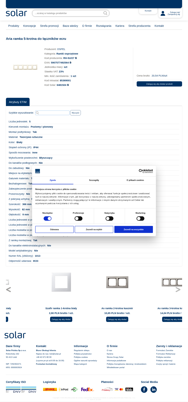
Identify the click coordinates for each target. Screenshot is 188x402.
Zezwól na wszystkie (134, 229)
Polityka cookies (81, 357)
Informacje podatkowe (116, 360)
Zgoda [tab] (53, 180)
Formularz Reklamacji (165, 354)
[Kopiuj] (76, 58)
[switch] (78, 218)
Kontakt (159, 25)
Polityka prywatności (83, 354)
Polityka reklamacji (164, 360)
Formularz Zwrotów (164, 350)
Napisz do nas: (43, 354)
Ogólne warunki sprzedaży (85, 360)
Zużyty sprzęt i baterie (165, 364)
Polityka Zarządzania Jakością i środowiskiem (126, 364)
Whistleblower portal (115, 367)
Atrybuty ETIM (18, 102)
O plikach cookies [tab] (135, 180)
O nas (109, 350)
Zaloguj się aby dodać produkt (159, 84)
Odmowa (54, 229)
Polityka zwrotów (163, 357)
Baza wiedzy (70, 25)
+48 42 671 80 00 (43, 357)
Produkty (13, 25)
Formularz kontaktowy (46, 364)
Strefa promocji (49, 25)
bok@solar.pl (55, 354)
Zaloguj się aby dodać (38, 319)
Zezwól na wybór (94, 229)
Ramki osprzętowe (67, 53)
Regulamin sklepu (81, 350)
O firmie (87, 25)
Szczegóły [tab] (94, 180)
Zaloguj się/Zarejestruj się (174, 13)
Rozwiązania (103, 25)
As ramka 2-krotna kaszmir (94, 308)
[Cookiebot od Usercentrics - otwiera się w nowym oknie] (141, 171)
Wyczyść (75, 113)
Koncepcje (29, 25)
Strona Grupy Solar (115, 357)
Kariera (119, 25)
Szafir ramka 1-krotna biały (38, 308)
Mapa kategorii (80, 364)
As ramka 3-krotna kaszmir (150, 308)
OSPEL (61, 49)
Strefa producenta (139, 25)
